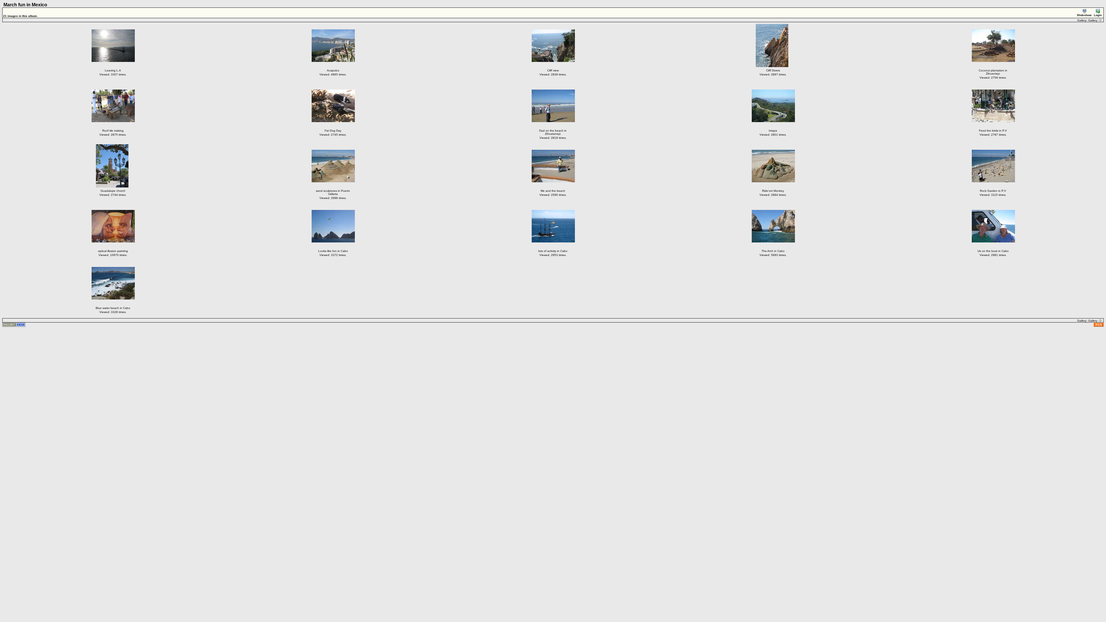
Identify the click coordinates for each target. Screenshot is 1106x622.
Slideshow (1084, 15)
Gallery (1093, 20)
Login (1098, 15)
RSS (1098, 324)
